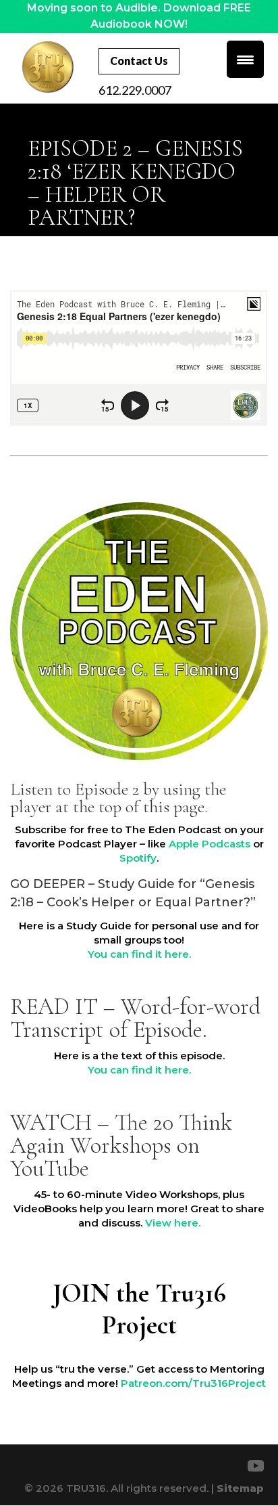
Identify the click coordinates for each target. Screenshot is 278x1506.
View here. (172, 1222)
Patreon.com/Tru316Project (193, 1383)
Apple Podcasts (209, 843)
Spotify (138, 857)
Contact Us (139, 60)
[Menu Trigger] (245, 59)
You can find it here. (139, 954)
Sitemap (240, 1488)
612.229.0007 (135, 90)
